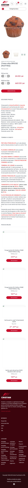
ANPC (2, 425)
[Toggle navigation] (25, 3)
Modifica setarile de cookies (14, 479)
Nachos (21, 441)
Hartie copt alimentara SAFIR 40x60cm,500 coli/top (14, 371)
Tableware (21, 462)
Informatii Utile (5, 423)
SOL (2, 428)
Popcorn (21, 444)
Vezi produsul (14, 260)
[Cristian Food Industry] (5, 4)
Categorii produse (13, 9)
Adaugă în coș (11, 91)
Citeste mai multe (5, 411)
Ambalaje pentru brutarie (8, 61)
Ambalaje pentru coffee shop (4, 451)
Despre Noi (3, 421)
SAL (2, 430)
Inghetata (12, 463)
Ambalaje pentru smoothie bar (13, 453)
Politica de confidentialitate (14, 481)
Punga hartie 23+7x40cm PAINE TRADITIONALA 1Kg (14, 288)
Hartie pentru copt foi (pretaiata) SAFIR (14, 320)
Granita (12, 461)
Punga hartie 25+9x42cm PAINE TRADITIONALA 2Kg (14, 250)
